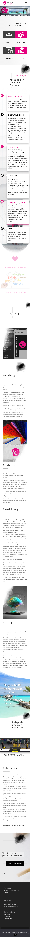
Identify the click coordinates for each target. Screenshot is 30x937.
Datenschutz (7, 920)
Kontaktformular (15, 867)
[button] (7, 760)
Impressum (7, 918)
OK (15, 934)
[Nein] (28, 933)
